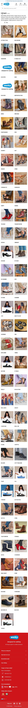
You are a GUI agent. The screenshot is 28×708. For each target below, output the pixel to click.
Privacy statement (17, 706)
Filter (7, 22)
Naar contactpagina (5, 670)
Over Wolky (4, 662)
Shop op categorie (5, 650)
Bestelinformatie (5, 658)
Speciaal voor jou (5, 654)
